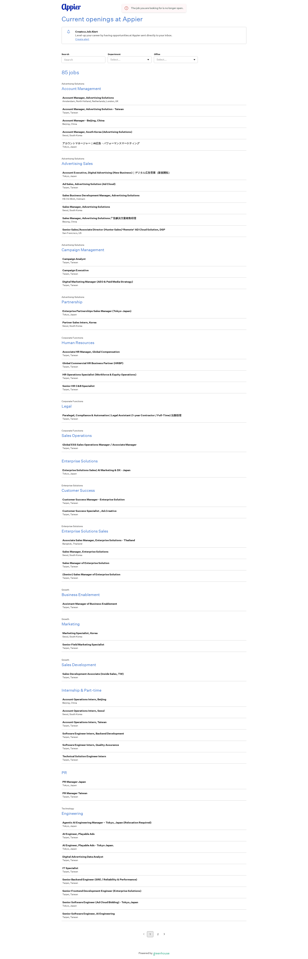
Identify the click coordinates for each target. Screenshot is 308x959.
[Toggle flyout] (148, 60)
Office (157, 54)
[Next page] (164, 934)
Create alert (82, 39)
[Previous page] (143, 934)
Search (65, 54)
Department (114, 54)
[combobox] (110, 59)
